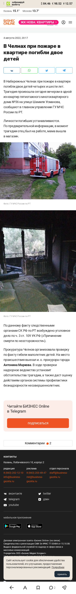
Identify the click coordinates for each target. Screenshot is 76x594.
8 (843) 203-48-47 (36, 472)
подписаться (38, 423)
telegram (14, 499)
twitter (46, 493)
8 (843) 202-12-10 (13, 472)
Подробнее (58, 567)
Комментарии (38, 443)
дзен (45, 499)
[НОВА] (37, 22)
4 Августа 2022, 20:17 (16, 37)
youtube (13, 505)
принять (62, 574)
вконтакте (15, 493)
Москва (27, 11)
